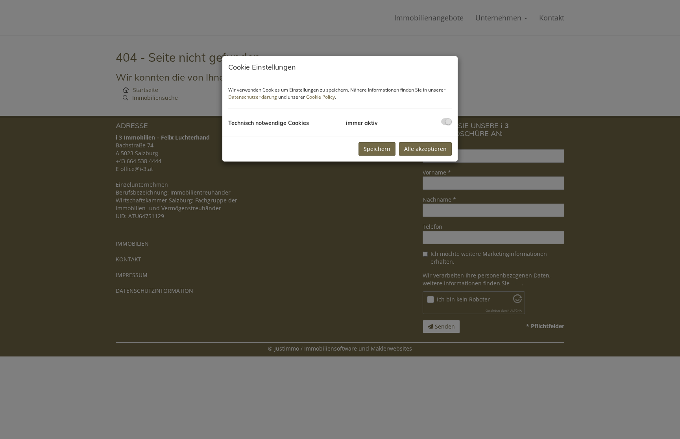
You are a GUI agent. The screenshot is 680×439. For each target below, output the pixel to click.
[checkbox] (446, 121)
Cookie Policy (320, 97)
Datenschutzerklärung (252, 97)
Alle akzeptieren (425, 148)
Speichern (377, 148)
